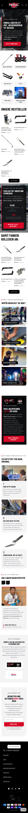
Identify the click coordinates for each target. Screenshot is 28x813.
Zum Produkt (10, 34)
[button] (2, 5)
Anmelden (13, 724)
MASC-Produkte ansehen (13, 439)
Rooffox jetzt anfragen (13, 225)
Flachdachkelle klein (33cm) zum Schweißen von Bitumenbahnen (19, 151)
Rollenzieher (4, 149)
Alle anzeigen (14, 180)
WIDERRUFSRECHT (9, 768)
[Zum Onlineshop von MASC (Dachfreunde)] (14, 664)
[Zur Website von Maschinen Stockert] (14, 674)
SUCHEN (6, 755)
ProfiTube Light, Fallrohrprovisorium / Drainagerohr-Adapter (6, 129)
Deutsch (13, 799)
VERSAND (6, 782)
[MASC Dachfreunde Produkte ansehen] (14, 401)
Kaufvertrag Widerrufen (14, 746)
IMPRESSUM (7, 777)
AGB (4, 760)
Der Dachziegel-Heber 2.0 (20, 127)
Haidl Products (15, 810)
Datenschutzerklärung (15, 728)
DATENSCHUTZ (8, 764)
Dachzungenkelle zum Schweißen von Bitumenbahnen (6, 172)
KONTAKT (6, 773)
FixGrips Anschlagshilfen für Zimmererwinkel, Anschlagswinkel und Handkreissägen (20, 281)
